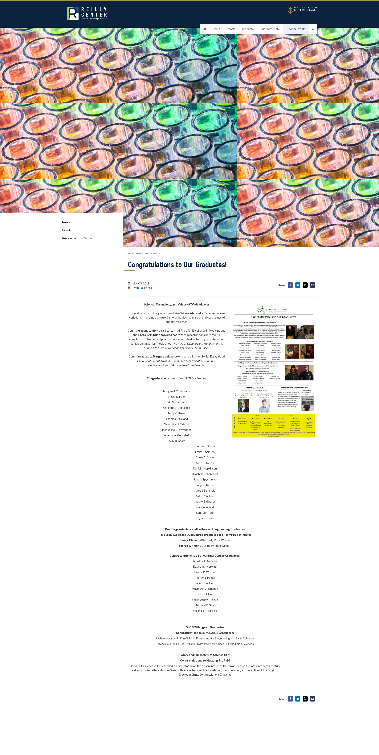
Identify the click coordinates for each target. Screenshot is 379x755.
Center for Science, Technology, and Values (139, 13)
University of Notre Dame (302, 10)
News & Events (295, 29)
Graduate (248, 29)
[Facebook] (290, 285)
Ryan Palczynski (142, 287)
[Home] (204, 29)
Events (67, 230)
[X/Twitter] (305, 285)
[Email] (312, 285)
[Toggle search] (313, 29)
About (216, 29)
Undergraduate (270, 29)
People (231, 29)
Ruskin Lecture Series (77, 238)
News (155, 253)
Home (130, 253)
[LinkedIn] (297, 285)
